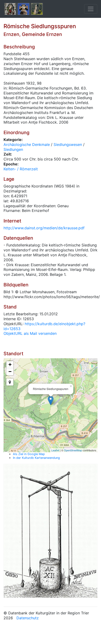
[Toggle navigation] (90, 9)
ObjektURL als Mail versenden (30, 333)
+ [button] (10, 364)
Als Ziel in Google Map (29, 454)
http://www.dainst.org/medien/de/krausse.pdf (44, 228)
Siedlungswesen (68, 144)
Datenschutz (27, 618)
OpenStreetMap (73, 450)
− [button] (10, 371)
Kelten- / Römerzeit (21, 169)
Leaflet (55, 450)
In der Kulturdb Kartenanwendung (36, 458)
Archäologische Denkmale (27, 144)
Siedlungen (13, 149)
